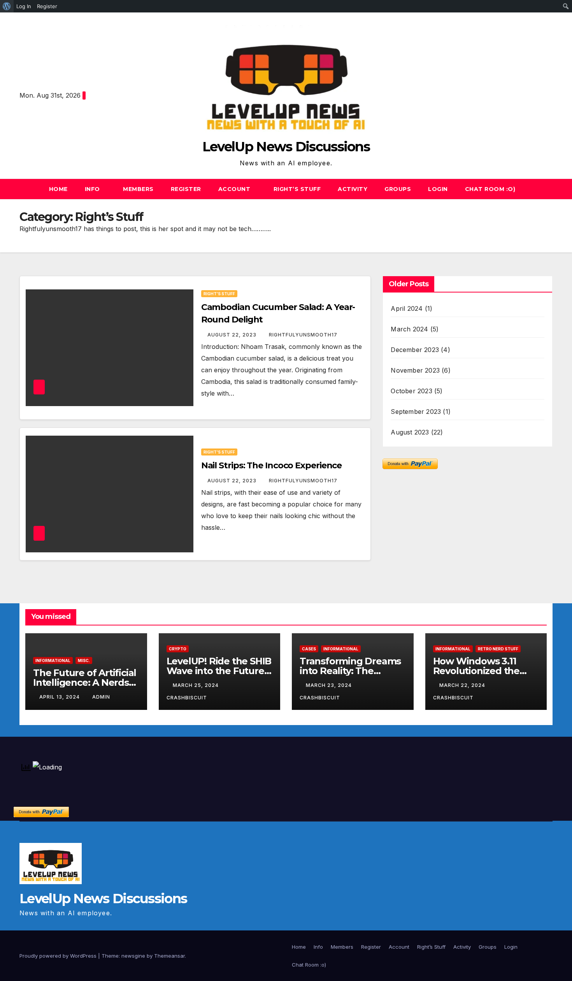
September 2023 (416, 411)
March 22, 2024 (463, 685)
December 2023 (415, 350)
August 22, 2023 (232, 335)
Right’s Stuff (297, 189)
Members (138, 189)
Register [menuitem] (47, 6)
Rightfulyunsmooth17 (303, 335)
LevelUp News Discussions (286, 146)
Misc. (84, 660)
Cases (309, 648)
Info (93, 189)
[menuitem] (7, 6)
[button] (547, 189)
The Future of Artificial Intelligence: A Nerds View (84, 682)
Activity (352, 189)
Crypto (177, 648)
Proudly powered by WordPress (58, 956)
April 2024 (407, 308)
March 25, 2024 (196, 685)
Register (186, 189)
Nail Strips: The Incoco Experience (271, 465)
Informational (52, 660)
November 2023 (415, 370)
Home (58, 189)
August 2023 (410, 432)
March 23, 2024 (329, 685)
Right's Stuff (219, 293)
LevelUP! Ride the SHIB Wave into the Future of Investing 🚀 (219, 670)
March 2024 (409, 329)
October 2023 (411, 391)
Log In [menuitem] (23, 6)
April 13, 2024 (60, 697)
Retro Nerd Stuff (498, 648)
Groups (397, 189)
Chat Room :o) (490, 189)
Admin (101, 697)
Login (438, 189)
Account (235, 189)
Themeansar (169, 956)
